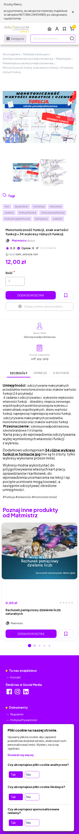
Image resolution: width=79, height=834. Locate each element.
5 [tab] (49, 646)
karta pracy (41, 218)
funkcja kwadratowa (52, 212)
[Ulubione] (64, 29)
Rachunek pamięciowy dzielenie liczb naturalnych (33, 611)
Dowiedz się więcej (21, 755)
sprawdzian (21, 206)
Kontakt (15, 677)
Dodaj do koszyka (30, 295)
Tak (13, 774)
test (7, 206)
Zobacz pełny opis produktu (43, 306)
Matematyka (63, 58)
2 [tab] (34, 646)
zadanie (57, 218)
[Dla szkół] (49, 29)
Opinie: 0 (27, 248)
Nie (28, 774)
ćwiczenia (55, 206)
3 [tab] (39, 646)
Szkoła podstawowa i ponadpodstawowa (28, 58)
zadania (9, 212)
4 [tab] (44, 646)
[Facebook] (9, 692)
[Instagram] (18, 692)
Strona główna (11, 54)
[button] (57, 29)
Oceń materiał (48, 248)
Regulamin (17, 714)
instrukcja (38, 206)
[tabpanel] (39, 581)
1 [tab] (29, 646)
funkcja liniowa (27, 212)
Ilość (9, 273)
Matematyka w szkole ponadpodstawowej (28, 63)
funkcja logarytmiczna (17, 218)
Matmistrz (23, 240)
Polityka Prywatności (23, 720)
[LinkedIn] (26, 692)
